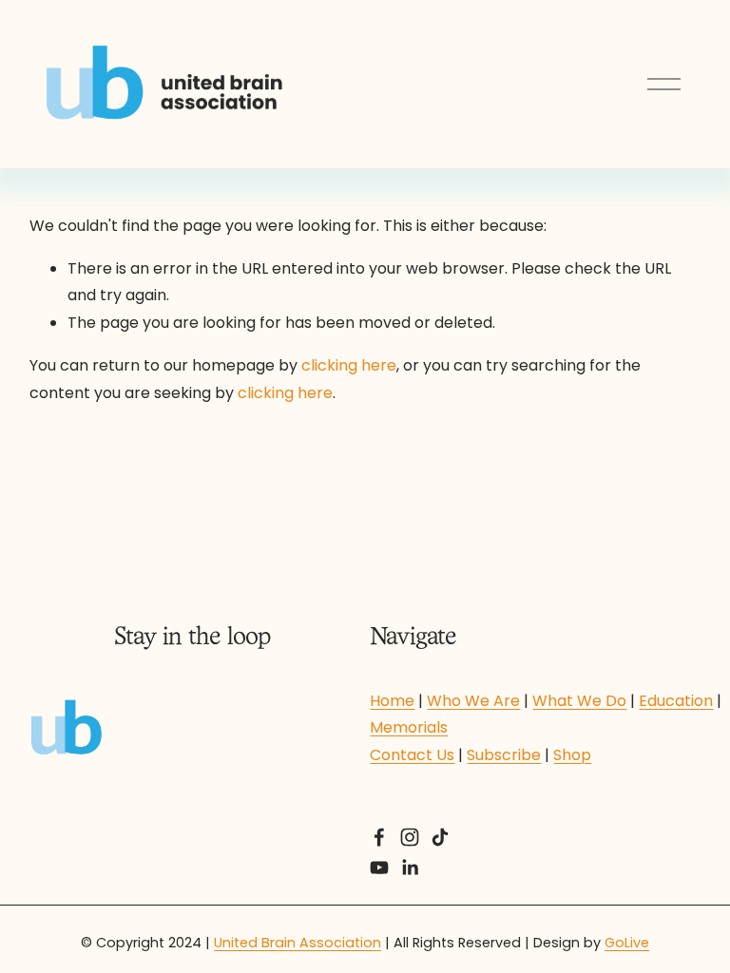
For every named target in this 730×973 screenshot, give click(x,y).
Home (392, 701)
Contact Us (412, 755)
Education (676, 701)
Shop (572, 755)
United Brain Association (297, 942)
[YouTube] (379, 867)
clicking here (348, 365)
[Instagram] (409, 837)
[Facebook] (379, 837)
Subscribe (504, 755)
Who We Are (473, 701)
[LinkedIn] (409, 867)
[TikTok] (440, 837)
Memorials (409, 727)
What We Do (579, 701)
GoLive (627, 942)
